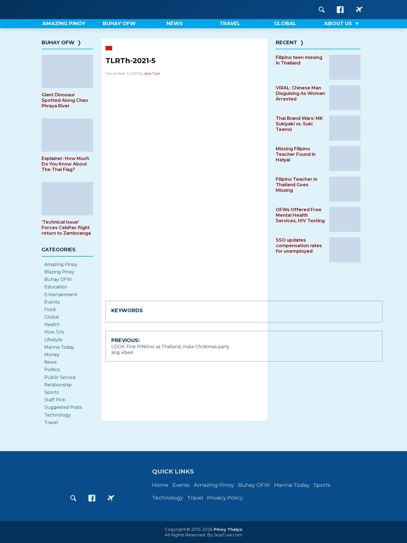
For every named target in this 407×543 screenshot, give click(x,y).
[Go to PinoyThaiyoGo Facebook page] (359, 9)
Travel (51, 422)
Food (50, 309)
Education (55, 286)
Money (52, 354)
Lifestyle (53, 339)
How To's (54, 332)
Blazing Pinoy (59, 272)
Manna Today (59, 347)
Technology (57, 415)
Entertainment (61, 294)
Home (160, 485)
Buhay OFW (58, 43)
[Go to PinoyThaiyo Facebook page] (340, 9)
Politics (52, 369)
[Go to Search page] (321, 9)
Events (52, 302)
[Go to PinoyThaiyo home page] (76, 9)
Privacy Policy (225, 498)
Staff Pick (54, 399)
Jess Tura (152, 73)
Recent (286, 43)
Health (52, 324)
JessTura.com (228, 534)
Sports (51, 392)
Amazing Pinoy (60, 264)
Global (51, 317)
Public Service (60, 377)
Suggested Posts (63, 407)
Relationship (58, 384)
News (50, 362)
